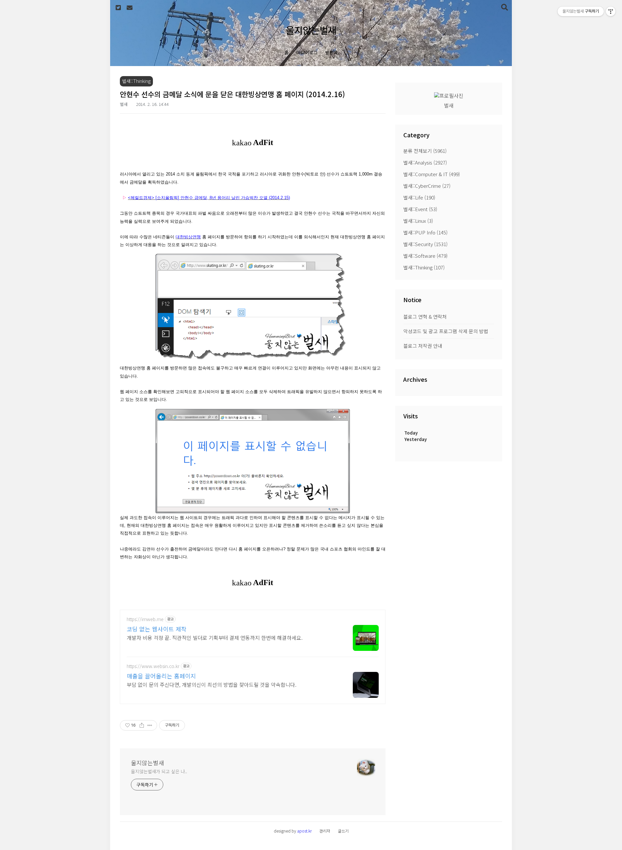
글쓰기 (343, 830)
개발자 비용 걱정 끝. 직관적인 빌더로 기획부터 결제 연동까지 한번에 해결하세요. (215, 637)
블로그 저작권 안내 (422, 345)
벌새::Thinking (424, 267)
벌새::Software (425, 255)
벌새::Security (425, 244)
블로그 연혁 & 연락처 (425, 316)
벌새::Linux (418, 220)
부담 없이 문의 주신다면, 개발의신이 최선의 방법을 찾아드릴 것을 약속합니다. (211, 684)
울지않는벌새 (311, 30)
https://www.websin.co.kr (153, 666)
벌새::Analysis (425, 162)
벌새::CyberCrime (427, 185)
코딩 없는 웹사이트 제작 (157, 629)
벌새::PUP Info (425, 232)
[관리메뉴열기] (611, 11)
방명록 (331, 52)
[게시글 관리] (150, 725)
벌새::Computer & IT (431, 174)
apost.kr (304, 830)
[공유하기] (142, 725)
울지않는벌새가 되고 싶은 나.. (159, 771)
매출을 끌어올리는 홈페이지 (161, 676)
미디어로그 (306, 52)
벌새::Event (420, 209)
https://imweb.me (145, 619)
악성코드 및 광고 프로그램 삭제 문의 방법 (445, 331)
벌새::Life (419, 197)
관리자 (324, 830)
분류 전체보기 (425, 150)
